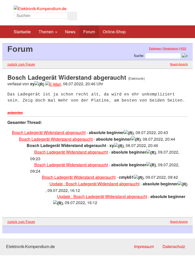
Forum (89, 32)
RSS (183, 48)
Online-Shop (114, 32)
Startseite (22, 32)
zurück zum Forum (21, 64)
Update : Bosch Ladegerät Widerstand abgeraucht (94, 184)
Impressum (144, 246)
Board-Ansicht (179, 64)
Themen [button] (47, 32)
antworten (15, 113)
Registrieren (170, 48)
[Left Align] (72, 16)
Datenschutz (173, 246)
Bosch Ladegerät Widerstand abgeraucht (49, 132)
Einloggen (155, 48)
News (70, 32)
